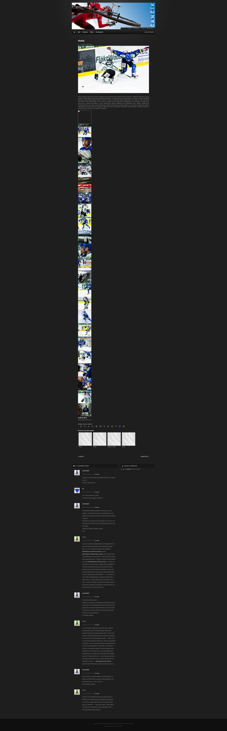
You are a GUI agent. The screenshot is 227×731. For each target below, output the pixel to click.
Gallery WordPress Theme (110, 726)
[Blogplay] (96, 426)
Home (74, 31)
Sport (79, 32)
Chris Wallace (119, 726)
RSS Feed (151, 28)
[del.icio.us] (84, 426)
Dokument (85, 32)
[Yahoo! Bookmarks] (123, 426)
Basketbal (145, 456)
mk (83, 488)
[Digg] (81, 426)
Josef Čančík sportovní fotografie (113, 16)
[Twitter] (116, 426)
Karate (81, 456)
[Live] (108, 426)
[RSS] (112, 426)
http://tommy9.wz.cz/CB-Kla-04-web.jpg (91, 551)
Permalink (97, 474)
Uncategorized (99, 32)
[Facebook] (88, 426)
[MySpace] (120, 426)
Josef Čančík (85, 470)
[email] (104, 426)
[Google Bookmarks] (92, 426)
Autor (129, 28)
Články (91, 32)
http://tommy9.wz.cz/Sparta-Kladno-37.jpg (92, 554)
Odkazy (144, 28)
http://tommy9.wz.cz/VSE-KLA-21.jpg (97, 561)
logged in (129, 469)
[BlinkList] (100, 426)
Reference (136, 28)
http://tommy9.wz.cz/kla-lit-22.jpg (103, 661)
